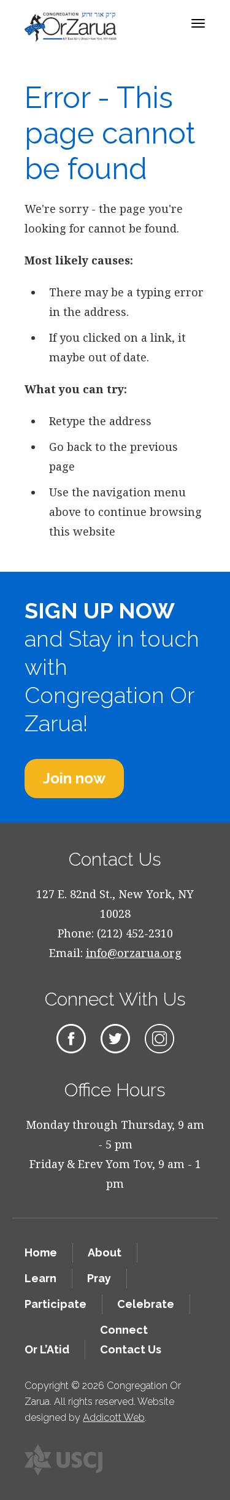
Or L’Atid (47, 1349)
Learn (40, 1278)
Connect (124, 1329)
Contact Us (130, 1349)
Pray (99, 1278)
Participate (55, 1304)
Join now (74, 778)
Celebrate (145, 1304)
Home (41, 1252)
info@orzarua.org (134, 952)
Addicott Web (114, 1417)
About (104, 1252)
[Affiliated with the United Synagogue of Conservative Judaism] (64, 1459)
